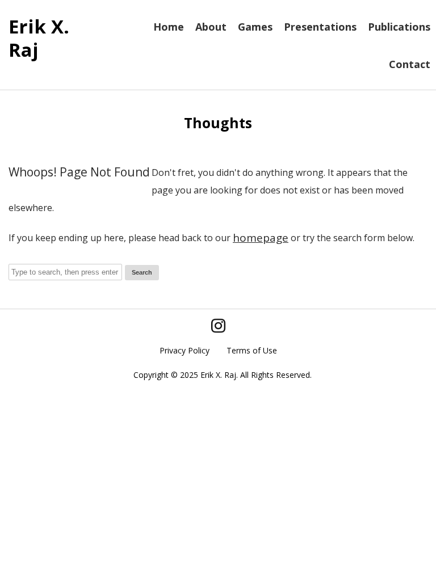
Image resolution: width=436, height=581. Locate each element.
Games (255, 26)
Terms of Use (252, 350)
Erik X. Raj (39, 38)
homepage (260, 237)
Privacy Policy (184, 350)
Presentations (320, 26)
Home (168, 26)
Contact (409, 64)
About (211, 26)
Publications (399, 26)
